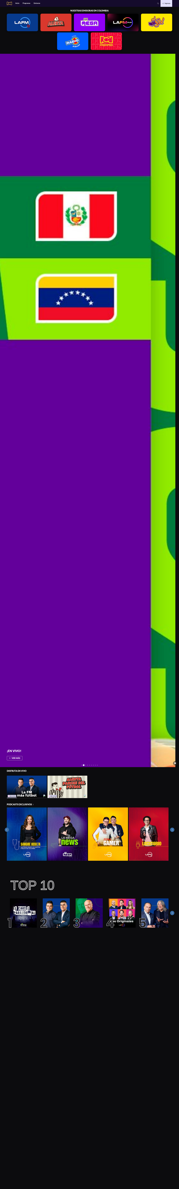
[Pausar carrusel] (175, 763)
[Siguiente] (172, 913)
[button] (158, 3)
